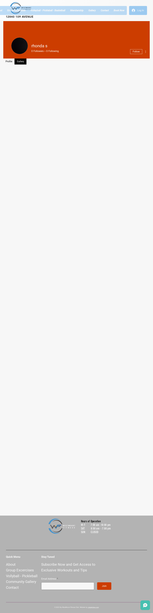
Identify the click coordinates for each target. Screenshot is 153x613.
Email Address (48, 579)
